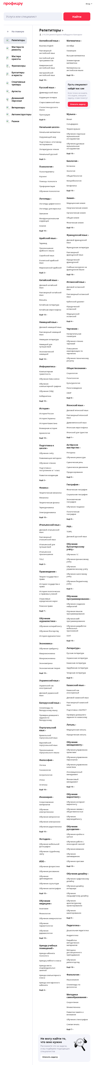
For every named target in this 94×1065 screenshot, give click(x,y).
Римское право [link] (46, 606)
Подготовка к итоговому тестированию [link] (50, 143)
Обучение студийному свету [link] (49, 852)
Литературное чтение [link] (49, 149)
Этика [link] (42, 780)
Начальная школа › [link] (49, 127)
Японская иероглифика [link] (77, 427)
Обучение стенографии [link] (77, 1019)
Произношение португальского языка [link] (49, 751)
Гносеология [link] (45, 770)
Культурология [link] (73, 383)
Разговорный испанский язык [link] (78, 295)
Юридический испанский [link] (73, 307)
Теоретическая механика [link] (50, 492)
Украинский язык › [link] (49, 680)
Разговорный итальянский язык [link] (47, 538)
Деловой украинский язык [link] (48, 694)
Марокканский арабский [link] (50, 267)
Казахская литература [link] (76, 663)
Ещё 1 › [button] (70, 437)
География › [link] (73, 484)
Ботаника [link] (71, 166)
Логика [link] (42, 765)
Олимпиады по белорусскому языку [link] (48, 709)
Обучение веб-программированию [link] (76, 619)
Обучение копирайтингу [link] (50, 626)
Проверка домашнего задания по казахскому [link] (77, 715)
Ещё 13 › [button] (43, 314)
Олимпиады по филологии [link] (73, 985)
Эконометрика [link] (45, 663)
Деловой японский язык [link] (77, 410)
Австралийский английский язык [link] (47, 73)
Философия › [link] (46, 760)
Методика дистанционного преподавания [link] (74, 952)
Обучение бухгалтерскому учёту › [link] (75, 547)
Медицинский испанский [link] (73, 315)
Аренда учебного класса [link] (50, 960)
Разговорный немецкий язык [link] (50, 333)
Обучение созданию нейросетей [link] (76, 605)
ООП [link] (69, 635)
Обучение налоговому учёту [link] (77, 575)
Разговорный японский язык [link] (77, 416)
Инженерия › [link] (46, 797)
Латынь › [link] (71, 724)
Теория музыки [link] (73, 129)
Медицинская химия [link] (76, 203)
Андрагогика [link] (72, 935)
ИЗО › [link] (42, 861)
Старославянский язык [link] (49, 102)
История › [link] (44, 408)
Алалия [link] (42, 226)
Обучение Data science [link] (49, 379)
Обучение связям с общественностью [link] (75, 810)
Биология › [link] (72, 161)
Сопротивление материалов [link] (46, 803)
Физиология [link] (44, 913)
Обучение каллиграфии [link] (50, 888)
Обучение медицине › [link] (45, 902)
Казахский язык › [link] (76, 685)
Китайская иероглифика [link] (50, 309)
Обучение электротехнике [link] (46, 810)
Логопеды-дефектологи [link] (50, 203)
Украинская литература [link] (77, 658)
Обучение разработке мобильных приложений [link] (76, 628)
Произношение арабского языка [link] (46, 249)
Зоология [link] (71, 171)
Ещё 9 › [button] (70, 519)
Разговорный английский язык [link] (47, 51)
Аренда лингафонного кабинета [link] (49, 983)
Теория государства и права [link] (49, 577)
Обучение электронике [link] (49, 821)
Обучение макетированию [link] (74, 911)
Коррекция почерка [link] (48, 97)
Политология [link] (73, 378)
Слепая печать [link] (73, 1024)
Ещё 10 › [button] (43, 789)
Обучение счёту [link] (46, 453)
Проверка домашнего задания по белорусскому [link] (49, 717)
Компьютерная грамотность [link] (46, 372)
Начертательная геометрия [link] (74, 335)
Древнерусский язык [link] (48, 92)
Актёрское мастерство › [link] (73, 446)
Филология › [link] (73, 974)
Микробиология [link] (74, 180)
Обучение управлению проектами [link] (77, 751)
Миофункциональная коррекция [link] (49, 219)
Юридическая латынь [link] (76, 734)
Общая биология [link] (74, 176)
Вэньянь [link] (43, 300)
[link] (15, 40)
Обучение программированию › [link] (78, 597)
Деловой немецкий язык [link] (50, 327)
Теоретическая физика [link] (49, 502)
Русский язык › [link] (47, 87)
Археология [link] (44, 433)
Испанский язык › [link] (76, 282)
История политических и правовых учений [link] (49, 592)
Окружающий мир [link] (47, 137)
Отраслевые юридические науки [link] (48, 599)
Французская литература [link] (78, 247)
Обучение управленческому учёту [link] (77, 567)
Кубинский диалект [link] (75, 301)
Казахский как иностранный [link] (73, 691)
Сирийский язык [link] (46, 255)
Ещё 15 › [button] (43, 80)
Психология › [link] (46, 166)
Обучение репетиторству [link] (73, 960)
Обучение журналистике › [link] (48, 620)
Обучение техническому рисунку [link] (78, 359)
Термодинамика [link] (46, 507)
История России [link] (46, 413)
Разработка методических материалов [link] (73, 942)
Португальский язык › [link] (47, 729)
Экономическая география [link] (74, 500)
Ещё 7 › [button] (42, 611)
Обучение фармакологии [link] (46, 931)
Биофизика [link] (72, 185)
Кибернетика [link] (45, 396)
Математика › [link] (74, 40)
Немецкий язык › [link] (48, 322)
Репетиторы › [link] (51, 30)
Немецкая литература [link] (49, 339)
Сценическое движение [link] (77, 467)
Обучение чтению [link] (47, 463)
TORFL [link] (69, 531)
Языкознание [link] (73, 979)
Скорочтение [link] (72, 1002)
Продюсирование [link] (75, 472)
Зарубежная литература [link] (77, 668)
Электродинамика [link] (47, 512)
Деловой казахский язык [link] (78, 697)
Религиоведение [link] (74, 388)
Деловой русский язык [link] (77, 536)
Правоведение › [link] (48, 571)
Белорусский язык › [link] (50, 702)
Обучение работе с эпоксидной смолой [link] (76, 842)
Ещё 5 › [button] (70, 477)
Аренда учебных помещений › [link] (48, 947)
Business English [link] (46, 45)
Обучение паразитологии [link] (46, 924)
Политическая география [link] (73, 512)
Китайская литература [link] (49, 305)
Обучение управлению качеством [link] (77, 765)
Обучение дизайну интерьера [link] (75, 887)
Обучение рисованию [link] (49, 871)
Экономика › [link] (46, 643)
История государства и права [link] (49, 585)
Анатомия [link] (43, 908)
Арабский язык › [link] (48, 238)
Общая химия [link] (73, 217)
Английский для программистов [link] (46, 59)
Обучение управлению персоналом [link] (77, 758)
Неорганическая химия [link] (77, 208)
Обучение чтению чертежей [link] (75, 342)
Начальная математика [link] (49, 132)
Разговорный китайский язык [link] (50, 293)
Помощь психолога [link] (48, 181)
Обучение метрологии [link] (49, 817)
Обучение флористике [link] (49, 866)
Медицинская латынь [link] (76, 729)
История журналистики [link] (49, 636)
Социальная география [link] (77, 494)
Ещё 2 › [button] (42, 159)
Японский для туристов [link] (77, 432)
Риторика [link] (71, 452)
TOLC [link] (41, 559)
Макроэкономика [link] (47, 653)
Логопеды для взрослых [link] (50, 208)
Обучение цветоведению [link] (46, 877)
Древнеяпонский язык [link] (77, 422)
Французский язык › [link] (78, 235)
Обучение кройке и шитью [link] (75, 835)
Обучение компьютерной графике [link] (50, 385)
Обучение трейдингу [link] (48, 648)
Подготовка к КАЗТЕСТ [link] (77, 710)
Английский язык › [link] (49, 40)
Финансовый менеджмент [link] (72, 780)
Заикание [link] (43, 213)
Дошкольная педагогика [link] (78, 930)
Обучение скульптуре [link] (49, 883)
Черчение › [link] (72, 328)
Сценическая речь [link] (75, 462)
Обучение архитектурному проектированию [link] (74, 903)
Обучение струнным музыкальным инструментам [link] (76, 136)
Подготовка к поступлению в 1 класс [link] (49, 469)
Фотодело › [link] (45, 839)
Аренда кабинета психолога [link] (47, 954)
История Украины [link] (47, 418)
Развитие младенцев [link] (48, 475)
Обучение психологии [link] (49, 191)
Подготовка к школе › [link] (46, 447)
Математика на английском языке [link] (75, 69)
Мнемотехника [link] (73, 1007)
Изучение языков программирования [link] (75, 612)
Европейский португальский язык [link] (48, 743)
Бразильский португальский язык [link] (48, 736)
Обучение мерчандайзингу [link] (74, 817)
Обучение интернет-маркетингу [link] (76, 803)
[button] (15, 31)
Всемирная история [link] (48, 428)
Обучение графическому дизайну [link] (78, 879)
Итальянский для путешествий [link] (47, 545)
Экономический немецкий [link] (46, 352)
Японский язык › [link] (75, 405)
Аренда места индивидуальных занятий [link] (47, 968)
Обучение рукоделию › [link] (73, 828)
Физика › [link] (44, 487)
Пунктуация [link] (44, 114)
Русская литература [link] (75, 653)
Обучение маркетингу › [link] (74, 795)
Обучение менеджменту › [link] (75, 743)
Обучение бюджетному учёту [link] (77, 582)
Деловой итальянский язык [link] (49, 531)
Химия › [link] (71, 198)
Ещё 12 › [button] (43, 359)
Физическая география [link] (77, 489)
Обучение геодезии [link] (75, 506)
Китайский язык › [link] (48, 280)
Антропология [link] (45, 775)
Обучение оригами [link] (75, 861)
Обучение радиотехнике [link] (50, 826)
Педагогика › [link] (74, 925)
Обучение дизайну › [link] (77, 873)
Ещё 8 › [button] (42, 119)
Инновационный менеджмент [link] (74, 773)
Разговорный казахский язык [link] (77, 703)
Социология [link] (72, 373)
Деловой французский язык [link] (77, 241)
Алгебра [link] (70, 45)
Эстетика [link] (43, 784)
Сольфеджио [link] (72, 124)
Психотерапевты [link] (46, 171)
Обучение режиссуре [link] (76, 457)
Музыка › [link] (71, 114)
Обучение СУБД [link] (46, 391)
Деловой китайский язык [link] (48, 286)
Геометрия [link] (71, 50)
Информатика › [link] (47, 366)
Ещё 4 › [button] (42, 990)
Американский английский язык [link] (47, 66)
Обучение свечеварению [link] (73, 855)
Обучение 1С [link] (72, 554)
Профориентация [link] (47, 186)
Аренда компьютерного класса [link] (50, 976)
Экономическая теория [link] (49, 668)
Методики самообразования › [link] (77, 996)
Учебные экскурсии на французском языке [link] (77, 268)
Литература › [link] (74, 648)
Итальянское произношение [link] (46, 553)
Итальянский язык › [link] (50, 524)
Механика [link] (43, 497)
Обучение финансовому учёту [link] (78, 560)
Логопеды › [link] (45, 198)
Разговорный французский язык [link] (75, 253)
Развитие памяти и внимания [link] (75, 1013)
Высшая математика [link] (76, 55)
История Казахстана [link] (48, 423)
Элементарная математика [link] (73, 61)
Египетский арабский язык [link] (49, 261)
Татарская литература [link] (76, 673)
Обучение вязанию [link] (75, 849)
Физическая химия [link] (75, 222)
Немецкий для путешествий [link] (45, 345)
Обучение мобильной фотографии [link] (49, 845)
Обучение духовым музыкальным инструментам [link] (75, 146)
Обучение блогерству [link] (49, 631)
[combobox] (33, 16)
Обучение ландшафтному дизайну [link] (77, 894)
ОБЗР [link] (69, 393)
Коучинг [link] (43, 176)
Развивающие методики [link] (50, 458)
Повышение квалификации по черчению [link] (75, 351)
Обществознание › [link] (77, 368)
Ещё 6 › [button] (70, 398)
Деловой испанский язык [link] (76, 288)
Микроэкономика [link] (47, 658)
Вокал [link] (69, 119)
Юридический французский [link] (73, 260)
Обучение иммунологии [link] (50, 918)
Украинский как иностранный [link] (46, 686)
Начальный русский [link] (48, 154)
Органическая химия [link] (76, 213)
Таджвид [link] (43, 243)
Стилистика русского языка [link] (48, 108)
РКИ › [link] (69, 526)
